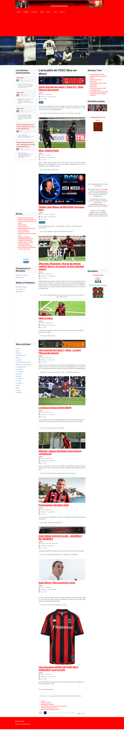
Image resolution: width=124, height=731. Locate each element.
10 (68, 712)
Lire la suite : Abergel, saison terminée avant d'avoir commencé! (58, 473)
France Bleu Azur (20, 289)
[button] (62, 50)
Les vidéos (19, 378)
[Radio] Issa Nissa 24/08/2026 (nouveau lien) (61, 208)
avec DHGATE (103, 285)
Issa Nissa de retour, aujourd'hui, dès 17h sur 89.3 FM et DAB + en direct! (27, 221)
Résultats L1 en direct (21, 275)
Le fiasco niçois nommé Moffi (55, 407)
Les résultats (19, 369)
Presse (42, 12)
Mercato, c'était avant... (24, 237)
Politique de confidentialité (22, 724)
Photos (48, 12)
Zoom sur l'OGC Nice (24, 231)
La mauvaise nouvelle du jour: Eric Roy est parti (54, 706)
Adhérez (98, 120)
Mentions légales (19, 721)
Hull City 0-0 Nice (23, 226)
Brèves (18, 350)
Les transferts (19, 371)
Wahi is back (20, 77)
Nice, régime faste (49, 150)
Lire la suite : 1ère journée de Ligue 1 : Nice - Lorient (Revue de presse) (60, 372)
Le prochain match (21, 367)
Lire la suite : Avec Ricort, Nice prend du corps (53, 604)
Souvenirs (18, 376)
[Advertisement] (62, 25)
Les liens (18, 390)
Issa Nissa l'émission (21, 287)
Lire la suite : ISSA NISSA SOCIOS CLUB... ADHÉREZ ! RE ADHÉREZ (59, 554)
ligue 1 (41, 102)
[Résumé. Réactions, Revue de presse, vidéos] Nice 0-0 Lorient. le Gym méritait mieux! (26, 127)
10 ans (42, 700)
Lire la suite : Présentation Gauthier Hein (52, 522)
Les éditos (18, 360)
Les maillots (19, 383)
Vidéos (55, 12)
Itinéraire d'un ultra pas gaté (23, 364)
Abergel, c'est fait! (46, 702)
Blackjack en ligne (95, 212)
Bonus (17, 387)
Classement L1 (20, 277)
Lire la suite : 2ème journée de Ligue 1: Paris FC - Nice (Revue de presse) (60, 113)
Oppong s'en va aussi (96, 79)
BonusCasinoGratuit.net (96, 204)
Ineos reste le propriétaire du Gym (50, 709)
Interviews (34, 12)
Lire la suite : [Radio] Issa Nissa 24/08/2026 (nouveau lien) (57, 231)
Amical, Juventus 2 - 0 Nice (25, 242)
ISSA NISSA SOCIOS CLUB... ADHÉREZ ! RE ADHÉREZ (60, 537)
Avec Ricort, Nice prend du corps (57, 582)
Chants (18, 385)
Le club (18, 348)
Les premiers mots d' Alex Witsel (99, 91)
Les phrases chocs (21, 355)
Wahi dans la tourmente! (47, 704)
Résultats (26, 12)
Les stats (18, 380)
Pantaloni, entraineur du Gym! (49, 707)
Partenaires (19, 392)
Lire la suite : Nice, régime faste (49, 169)
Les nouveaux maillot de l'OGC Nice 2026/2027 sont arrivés (58, 668)
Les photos (19, 374)
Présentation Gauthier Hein (54, 505)
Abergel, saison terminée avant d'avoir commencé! (60, 452)
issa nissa (42, 222)
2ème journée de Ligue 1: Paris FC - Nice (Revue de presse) (61, 88)
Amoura (92, 78)
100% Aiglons (19, 291)
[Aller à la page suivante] (70, 712)
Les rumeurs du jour (95, 90)
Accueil (19, 12)
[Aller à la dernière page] (73, 712)
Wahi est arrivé (22, 224)
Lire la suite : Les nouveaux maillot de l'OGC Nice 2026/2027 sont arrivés (61, 696)
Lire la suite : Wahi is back (48, 335)
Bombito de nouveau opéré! (25, 217)
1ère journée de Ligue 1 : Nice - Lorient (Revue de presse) (60, 351)
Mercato (62, 12)
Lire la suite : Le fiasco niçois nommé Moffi (52, 428)
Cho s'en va (93, 81)
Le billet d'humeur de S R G (23, 362)
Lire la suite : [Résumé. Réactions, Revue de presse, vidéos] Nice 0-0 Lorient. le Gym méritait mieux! (62, 296)
